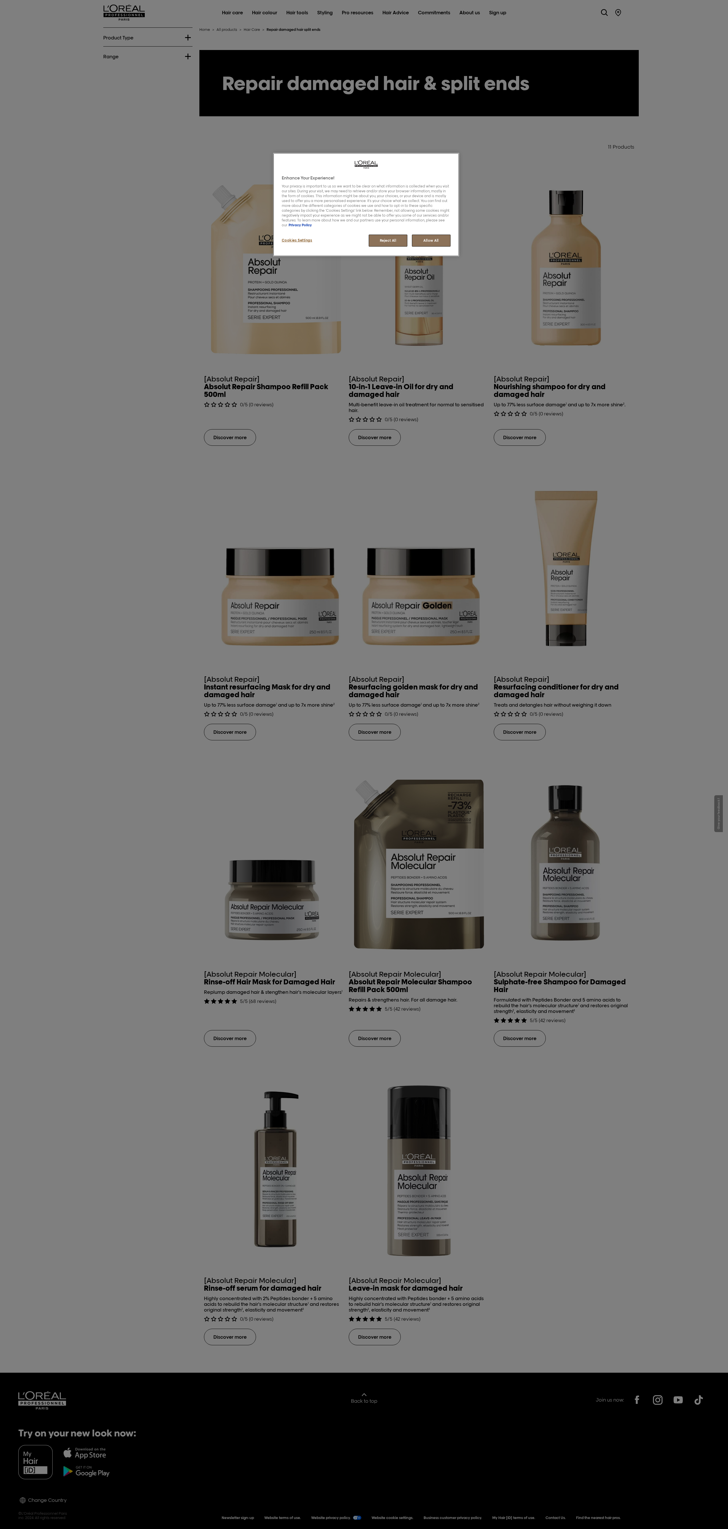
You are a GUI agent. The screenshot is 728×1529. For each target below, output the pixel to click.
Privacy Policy (300, 225)
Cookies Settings (297, 240)
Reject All (388, 240)
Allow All (431, 240)
